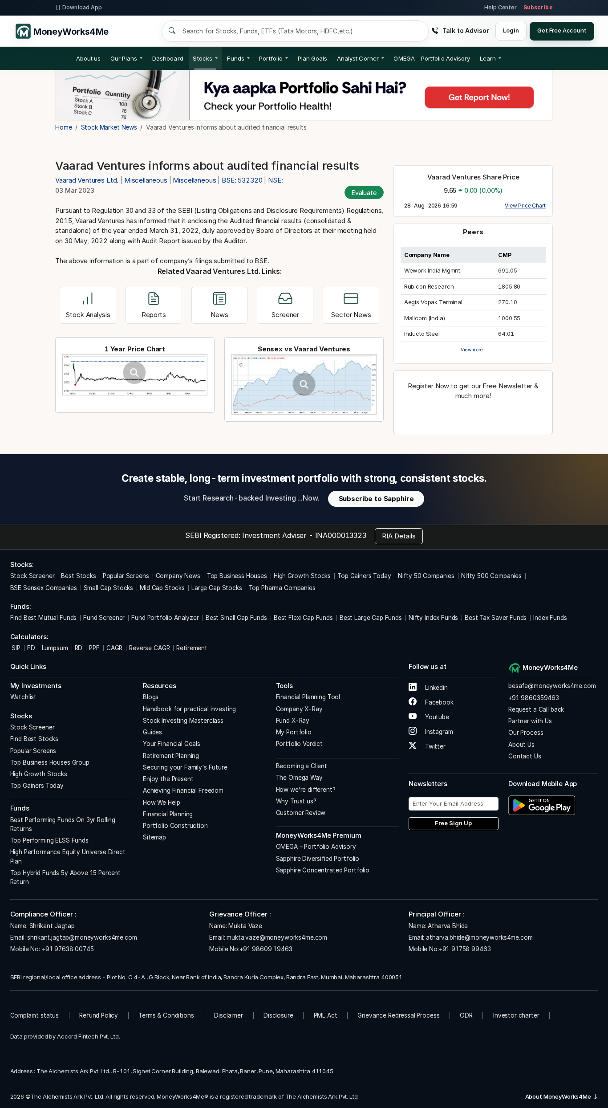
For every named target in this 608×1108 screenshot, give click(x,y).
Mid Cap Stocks (162, 587)
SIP (15, 648)
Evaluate (364, 192)
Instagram (438, 731)
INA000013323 (340, 535)
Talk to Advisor (465, 30)
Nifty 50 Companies (426, 575)
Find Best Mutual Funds (43, 617)
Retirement (191, 648)
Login (511, 30)
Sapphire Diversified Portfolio (318, 858)
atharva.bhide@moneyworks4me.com (479, 937)
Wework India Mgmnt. (433, 270)
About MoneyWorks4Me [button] (558, 1096)
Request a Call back (536, 709)
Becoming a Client (301, 766)
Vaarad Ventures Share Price (473, 177)
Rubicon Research (429, 286)
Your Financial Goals (171, 743)
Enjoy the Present (168, 778)
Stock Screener (32, 575)
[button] (431, 58)
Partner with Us (530, 721)
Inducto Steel (422, 333)
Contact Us (524, 756)
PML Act (325, 1015)
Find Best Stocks (34, 738)
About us (88, 58)
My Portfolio (294, 732)
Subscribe (538, 7)
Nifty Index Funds (433, 617)
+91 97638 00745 (67, 949)
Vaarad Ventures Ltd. (87, 180)
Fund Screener (104, 617)
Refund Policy (98, 1015)
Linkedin (435, 687)
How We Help (161, 802)
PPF (94, 648)
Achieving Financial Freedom (183, 790)
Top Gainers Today (364, 575)
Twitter (434, 746)
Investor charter (516, 1015)
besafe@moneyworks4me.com (552, 685)
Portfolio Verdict (299, 743)
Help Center (500, 7)
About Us (521, 744)
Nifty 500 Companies (491, 575)
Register (473, 415)
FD (31, 648)
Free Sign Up (453, 823)
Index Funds (550, 617)
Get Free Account (562, 30)
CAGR (114, 648)
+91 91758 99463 (465, 949)
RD (79, 648)
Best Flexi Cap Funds (303, 617)
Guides (152, 732)
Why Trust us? (296, 801)
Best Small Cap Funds (236, 617)
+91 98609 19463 (265, 949)
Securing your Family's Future (185, 767)
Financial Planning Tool (308, 697)
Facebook (438, 702)
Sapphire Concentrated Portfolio (322, 870)
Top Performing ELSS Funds (49, 840)
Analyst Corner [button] (358, 58)
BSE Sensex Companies (43, 587)
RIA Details (399, 536)
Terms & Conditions (166, 1015)
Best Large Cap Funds (371, 617)
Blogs (150, 697)
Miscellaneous (145, 180)
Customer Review (301, 812)
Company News (178, 575)
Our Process (525, 732)
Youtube (436, 717)
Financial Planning (168, 814)
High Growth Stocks (302, 575)
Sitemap (154, 837)
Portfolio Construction (175, 825)
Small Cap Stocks (109, 587)
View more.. (473, 349)
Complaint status (34, 1015)
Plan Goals (313, 58)
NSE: (275, 180)
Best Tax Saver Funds (496, 617)
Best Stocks (78, 575)
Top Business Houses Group (49, 762)
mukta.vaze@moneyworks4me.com (277, 937)
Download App (82, 7)
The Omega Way (299, 777)
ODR (466, 1015)
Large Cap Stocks (216, 587)
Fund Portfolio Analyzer (165, 617)
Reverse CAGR (149, 648)
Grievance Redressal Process (398, 1015)
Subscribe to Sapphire (376, 498)
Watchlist (23, 697)
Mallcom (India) (425, 318)
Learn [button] (488, 58)
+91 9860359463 (533, 697)
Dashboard (167, 58)
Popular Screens (126, 575)
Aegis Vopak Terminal (433, 302)
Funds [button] (235, 58)
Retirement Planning (171, 755)
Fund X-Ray (293, 720)
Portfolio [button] (271, 58)
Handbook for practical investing (189, 709)
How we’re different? (306, 789)
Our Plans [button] (124, 58)
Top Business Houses (237, 575)
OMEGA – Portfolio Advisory (316, 846)
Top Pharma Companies (282, 587)
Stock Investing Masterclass (183, 720)
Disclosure (278, 1015)
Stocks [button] (202, 58)
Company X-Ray (299, 709)
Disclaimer (228, 1015)
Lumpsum (55, 648)
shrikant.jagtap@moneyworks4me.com (82, 937)
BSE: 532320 (242, 180)
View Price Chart (525, 205)
